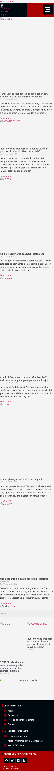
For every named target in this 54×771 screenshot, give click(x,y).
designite (14, 768)
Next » (14, 606)
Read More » (6, 118)
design (5, 768)
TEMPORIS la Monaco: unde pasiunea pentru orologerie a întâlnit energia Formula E (24, 95)
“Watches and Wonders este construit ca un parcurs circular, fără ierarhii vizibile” (24, 150)
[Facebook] (6, 760)
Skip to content (7, 1)
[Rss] (24, 760)
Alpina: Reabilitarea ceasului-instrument (22, 253)
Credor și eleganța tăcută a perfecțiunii (21, 479)
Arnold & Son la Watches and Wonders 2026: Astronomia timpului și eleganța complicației (24, 379)
